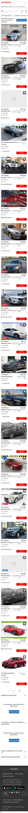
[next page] (19, 690)
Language (5, 794)
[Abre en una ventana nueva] (7, 788)
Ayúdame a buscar (21, 20)
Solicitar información (21, 53)
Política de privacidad (17, 800)
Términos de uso (7, 800)
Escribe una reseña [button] (14, 712)
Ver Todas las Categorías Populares (12, 784)
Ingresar (24, 794)
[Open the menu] (25, 2)
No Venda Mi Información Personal (11, 802)
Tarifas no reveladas (21, 376)
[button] (22, 11)
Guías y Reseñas (19, 774)
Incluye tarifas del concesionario (19, 44)
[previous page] (8, 690)
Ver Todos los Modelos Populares (12, 782)
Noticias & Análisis (7, 774)
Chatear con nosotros (8, 776)
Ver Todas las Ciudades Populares (12, 780)
